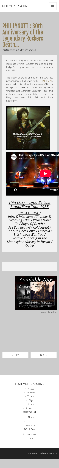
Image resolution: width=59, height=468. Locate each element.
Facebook (31, 434)
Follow (29, 429)
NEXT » (43, 354)
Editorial (29, 412)
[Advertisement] (29, 336)
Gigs (31, 400)
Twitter (31, 438)
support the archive (49, 312)
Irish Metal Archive (29, 384)
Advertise (31, 425)
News (31, 417)
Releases (30, 392)
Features (30, 421)
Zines (31, 404)
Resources (31, 408)
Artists (31, 388)
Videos (30, 396)
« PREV (15, 354)
